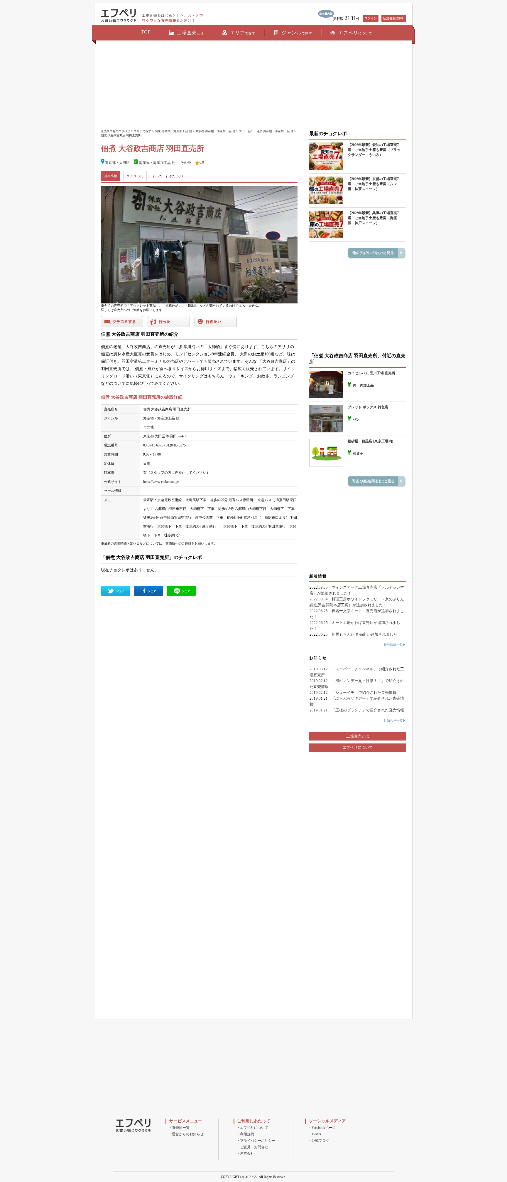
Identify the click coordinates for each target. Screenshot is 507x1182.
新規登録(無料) (394, 18)
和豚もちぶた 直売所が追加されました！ (366, 634)
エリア (243, 32)
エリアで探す (142, 131)
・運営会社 (245, 1153)
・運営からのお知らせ (186, 1134)
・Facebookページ (322, 1128)
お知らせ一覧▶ (394, 720)
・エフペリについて (252, 1128)
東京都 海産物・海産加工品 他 (215, 131)
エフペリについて (357, 747)
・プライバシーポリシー (255, 1141)
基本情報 (110, 176)
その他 (185, 163)
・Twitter (314, 1134)
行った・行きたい (168, 176)
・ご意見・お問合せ (252, 1147)
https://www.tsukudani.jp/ (161, 482)
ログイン (370, 18)
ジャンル (297, 32)
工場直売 (190, 32)
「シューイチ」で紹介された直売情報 (364, 692)
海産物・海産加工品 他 (157, 163)
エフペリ (355, 32)
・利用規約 (245, 1134)
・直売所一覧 (179, 1128)
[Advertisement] (253, 85)
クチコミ (134, 176)
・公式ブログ (318, 1141)
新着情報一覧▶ (394, 645)
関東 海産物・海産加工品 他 (173, 131)
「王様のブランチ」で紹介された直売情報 (368, 710)
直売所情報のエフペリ (115, 131)
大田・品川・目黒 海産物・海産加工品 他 (266, 131)
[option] (199, 244)
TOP (146, 31)
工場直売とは (357, 736)
